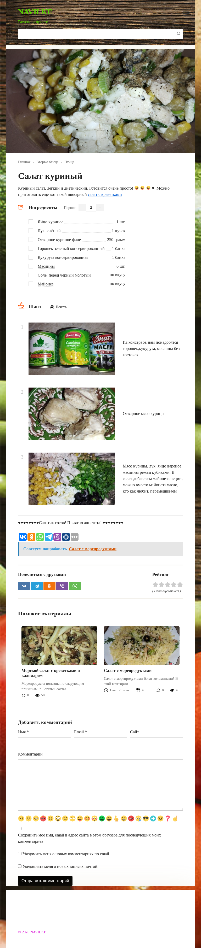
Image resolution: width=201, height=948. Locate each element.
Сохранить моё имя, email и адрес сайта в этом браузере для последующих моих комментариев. (89, 838)
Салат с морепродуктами (128, 670)
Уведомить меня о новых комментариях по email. (66, 854)
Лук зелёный (49, 231)
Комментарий (30, 754)
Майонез (45, 284)
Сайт (134, 732)
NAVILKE (35, 12)
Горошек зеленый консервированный (71, 248)
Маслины (46, 266)
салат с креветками (105, 194)
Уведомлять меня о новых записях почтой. (60, 866)
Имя (23, 732)
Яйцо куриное (50, 222)
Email (80, 732)
